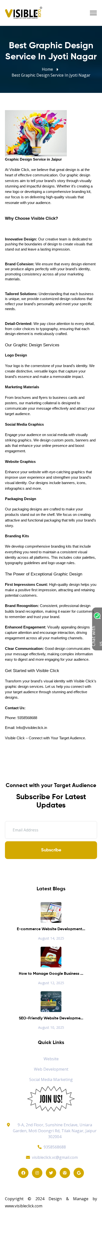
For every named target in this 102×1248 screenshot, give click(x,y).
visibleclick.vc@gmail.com (55, 1157)
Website (51, 1059)
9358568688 (55, 1147)
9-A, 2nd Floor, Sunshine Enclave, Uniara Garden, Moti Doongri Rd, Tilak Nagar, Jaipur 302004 (55, 1130)
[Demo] (51, 1098)
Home (47, 69)
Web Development (51, 1069)
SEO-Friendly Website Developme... (51, 1018)
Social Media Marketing (51, 1079)
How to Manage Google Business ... (51, 974)
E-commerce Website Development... (51, 929)
